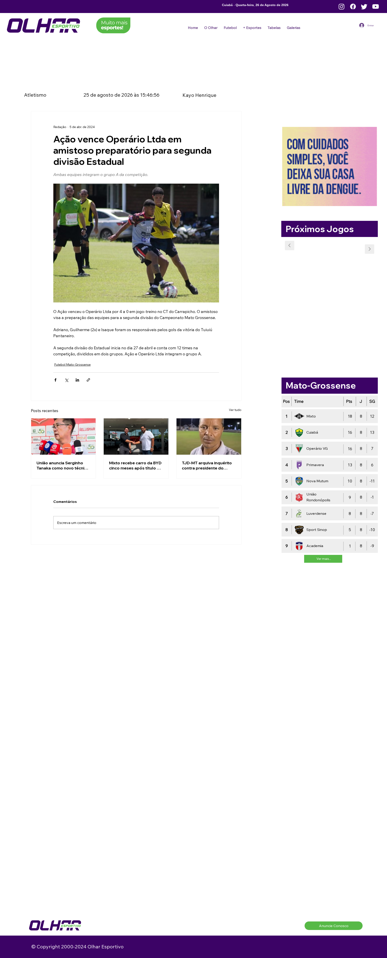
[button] (230, 27)
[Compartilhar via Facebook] (55, 380)
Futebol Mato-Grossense (72, 365)
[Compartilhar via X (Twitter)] (66, 380)
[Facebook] (353, 6)
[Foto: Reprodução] (63, 436)
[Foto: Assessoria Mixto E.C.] (136, 436)
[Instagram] (341, 6)
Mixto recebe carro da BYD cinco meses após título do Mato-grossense (135, 465)
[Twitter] (364, 6)
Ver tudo (235, 410)
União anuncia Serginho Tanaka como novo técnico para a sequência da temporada (63, 465)
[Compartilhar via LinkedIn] (77, 380)
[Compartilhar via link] (88, 380)
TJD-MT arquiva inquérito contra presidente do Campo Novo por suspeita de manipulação (207, 465)
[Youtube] (375, 6)
